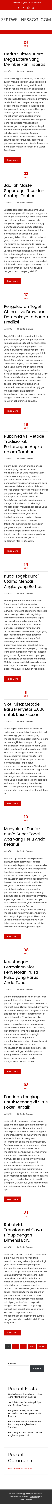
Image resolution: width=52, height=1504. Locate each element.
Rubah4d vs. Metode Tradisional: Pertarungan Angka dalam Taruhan (24, 444)
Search (12, 1363)
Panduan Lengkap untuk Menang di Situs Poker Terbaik (26, 1102)
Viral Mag (34, 1496)
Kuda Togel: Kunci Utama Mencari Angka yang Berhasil (24, 581)
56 (31, 1346)
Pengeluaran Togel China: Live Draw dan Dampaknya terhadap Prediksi (26, 314)
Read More (12, 160)
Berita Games (26, 71)
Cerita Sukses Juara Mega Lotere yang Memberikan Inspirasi (25, 59)
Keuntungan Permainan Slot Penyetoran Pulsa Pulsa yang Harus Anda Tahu (21, 972)
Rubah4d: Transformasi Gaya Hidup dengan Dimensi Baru (23, 1232)
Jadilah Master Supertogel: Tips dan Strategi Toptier (24, 191)
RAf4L (9, 71)
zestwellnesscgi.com (26, 20)
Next (41, 1346)
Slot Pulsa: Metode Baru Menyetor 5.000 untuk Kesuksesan (24, 709)
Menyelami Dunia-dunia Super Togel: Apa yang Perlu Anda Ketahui (24, 836)
